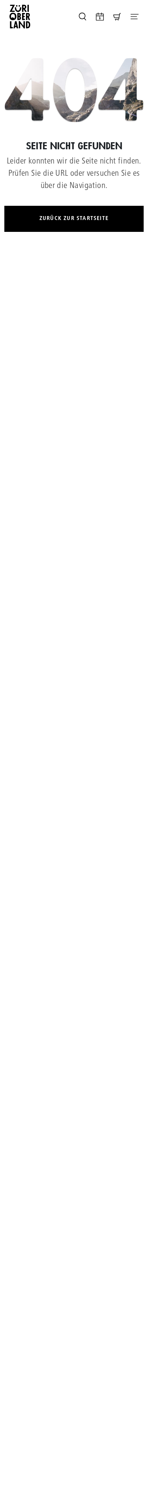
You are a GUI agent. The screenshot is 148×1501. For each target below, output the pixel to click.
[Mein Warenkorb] (117, 16)
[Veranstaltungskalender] (100, 16)
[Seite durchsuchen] (82, 16)
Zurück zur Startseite (74, 219)
